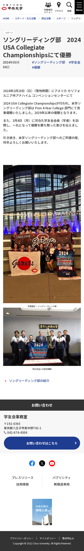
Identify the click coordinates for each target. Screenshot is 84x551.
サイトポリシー (48, 538)
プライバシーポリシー (21, 538)
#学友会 (74, 62)
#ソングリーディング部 (48, 62)
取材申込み (68, 538)
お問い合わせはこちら (42, 443)
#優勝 (36, 67)
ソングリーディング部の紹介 (29, 380)
